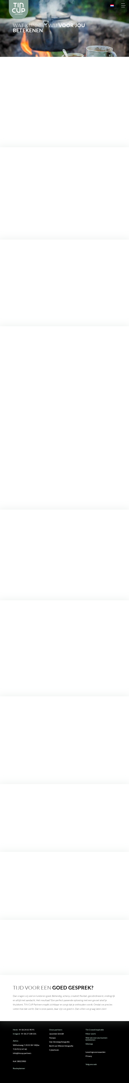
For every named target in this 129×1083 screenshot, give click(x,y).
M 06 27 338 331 (28, 1033)
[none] (111, 5)
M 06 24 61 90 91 (26, 1029)
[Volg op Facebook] (88, 1071)
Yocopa (52, 1038)
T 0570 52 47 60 (20, 1049)
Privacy (89, 1056)
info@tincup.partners (22, 1053)
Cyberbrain (54, 1050)
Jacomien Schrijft (56, 1033)
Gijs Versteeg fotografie (59, 1042)
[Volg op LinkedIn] (96, 1071)
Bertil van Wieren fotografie (61, 1046)
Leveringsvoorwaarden (95, 1052)
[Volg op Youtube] (103, 1071)
